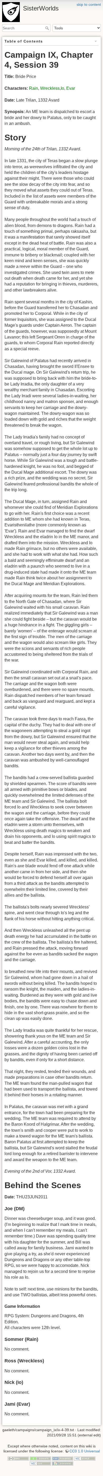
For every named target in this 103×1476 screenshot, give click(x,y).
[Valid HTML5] (84, 1458)
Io (62, 88)
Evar (70, 88)
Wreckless (50, 88)
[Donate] (40, 1458)
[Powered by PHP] (62, 1458)
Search (47, 28)
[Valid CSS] (40, 1463)
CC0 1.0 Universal (84, 1451)
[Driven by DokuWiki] (62, 1463)
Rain (33, 88)
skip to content (89, 4)
